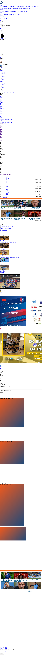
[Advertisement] (21, 47)
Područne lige (17, 6)
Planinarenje (17, 13)
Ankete (3, 648)
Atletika (12, 13)
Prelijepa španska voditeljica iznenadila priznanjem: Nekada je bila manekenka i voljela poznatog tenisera (7, 580)
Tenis (7, 13)
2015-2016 (3, 79)
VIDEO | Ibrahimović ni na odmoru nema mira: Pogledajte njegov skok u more (34, 208)
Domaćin (3, 174)
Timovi (9, 92)
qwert (1, 67)
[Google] (1, 27)
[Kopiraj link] (5, 440)
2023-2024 (3, 73)
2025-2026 (3, 82)
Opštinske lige (26, 6)
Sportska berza (4, 13)
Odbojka (10, 16)
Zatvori (1, 383)
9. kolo (1, 130)
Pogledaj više (2, 370)
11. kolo (1, 132)
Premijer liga (5, 8)
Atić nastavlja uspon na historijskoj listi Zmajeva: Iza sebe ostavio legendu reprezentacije (20, 208)
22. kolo (1, 140)
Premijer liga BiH (2, 6)
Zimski (1, 13)
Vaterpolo (20, 13)
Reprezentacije (24, 8)
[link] (21, 144)
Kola (1, 123)
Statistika (15, 92)
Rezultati (2, 92)
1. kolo (1, 124)
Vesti (1, 4)
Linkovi (1, 648)
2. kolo (1, 125)
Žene (2, 30)
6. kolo (1, 128)
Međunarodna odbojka (21, 11)
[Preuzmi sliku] (2, 440)
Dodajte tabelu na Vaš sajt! (3, 197)
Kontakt (6, 646)
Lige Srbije (10, 8)
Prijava (2, 21)
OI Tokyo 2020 (16, 14)
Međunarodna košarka (19, 8)
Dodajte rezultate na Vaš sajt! (4, 173)
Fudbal (2, 16)
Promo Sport (7, 14)
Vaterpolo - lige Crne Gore (24, 13)
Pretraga (6, 647)
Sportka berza (6, 648)
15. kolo (1, 135)
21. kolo (1, 139)
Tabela (6, 92)
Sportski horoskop (11, 14)
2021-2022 (3, 31)
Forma (7, 174)
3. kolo (1, 126)
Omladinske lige (30, 6)
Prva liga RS (6, 6)
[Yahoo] (7, 27)
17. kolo (1, 136)
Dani (2, 123)
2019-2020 (3, 76)
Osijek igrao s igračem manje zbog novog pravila (7, 208)
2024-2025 (3, 72)
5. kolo (1, 127)
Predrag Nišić (2, 63)
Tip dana (19, 14)
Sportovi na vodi (31, 13)
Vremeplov (36, 13)
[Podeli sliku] (1, 440)
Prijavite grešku (2, 647)
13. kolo (1, 133)
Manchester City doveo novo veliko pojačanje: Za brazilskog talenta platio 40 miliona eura (7, 218)
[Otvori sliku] (4, 440)
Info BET (1, 14)
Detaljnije (9, 174)
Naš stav (4, 14)
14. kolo (1, 134)
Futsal (37, 6)
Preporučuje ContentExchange (38, 220)
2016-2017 (3, 78)
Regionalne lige (13, 6)
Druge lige (9, 6)
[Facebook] (3, 27)
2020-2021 (3, 75)
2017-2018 (3, 77)
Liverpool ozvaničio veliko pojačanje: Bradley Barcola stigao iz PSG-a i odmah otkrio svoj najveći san (34, 218)
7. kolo (1, 129)
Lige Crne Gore (14, 8)
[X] (5, 27)
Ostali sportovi (40, 13)
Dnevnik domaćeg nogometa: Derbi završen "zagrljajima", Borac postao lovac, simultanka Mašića (20, 218)
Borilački (14, 13)
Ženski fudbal (34, 6)
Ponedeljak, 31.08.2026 (3, 38)
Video (34, 13)
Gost (5, 174)
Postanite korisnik (2, 646)
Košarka (7, 16)
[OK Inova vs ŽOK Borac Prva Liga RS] (10, 288)
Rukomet (14, 16)
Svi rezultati (4, 123)
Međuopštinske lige (21, 6)
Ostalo (8, 8)
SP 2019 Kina (28, 8)
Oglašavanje (9, 646)
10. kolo (1, 131)
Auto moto (9, 13)
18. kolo (1, 137)
